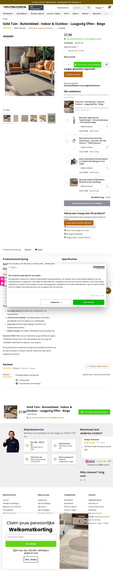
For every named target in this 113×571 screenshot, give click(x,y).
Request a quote (73, 74)
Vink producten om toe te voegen (87, 203)
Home (5, 19)
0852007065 (97, 513)
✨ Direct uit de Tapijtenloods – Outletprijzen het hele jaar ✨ (56, 2)
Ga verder (31, 543)
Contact (6, 500)
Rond (66, 13)
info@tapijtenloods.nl (102, 516)
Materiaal (97, 13)
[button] (108, 291)
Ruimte (108, 13)
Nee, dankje (31, 559)
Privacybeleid (8, 510)
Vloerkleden (7, 13)
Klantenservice (63, 8)
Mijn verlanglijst (44, 510)
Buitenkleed (21, 13)
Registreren (42, 500)
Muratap (22, 28)
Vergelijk (62, 28)
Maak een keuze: (71, 47)
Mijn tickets (42, 506)
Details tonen (95, 295)
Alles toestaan (88, 302)
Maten (75, 13)
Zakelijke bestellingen (11, 503)
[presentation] (5, 72)
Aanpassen (55, 302)
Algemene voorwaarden (12, 506)
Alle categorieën (35, 7)
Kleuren (85, 13)
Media (39, 249)
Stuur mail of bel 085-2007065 (79, 223)
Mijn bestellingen (44, 503)
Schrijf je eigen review (98, 366)
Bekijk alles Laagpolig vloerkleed (41, 28)
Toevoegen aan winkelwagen (89, 65)
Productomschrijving (12, 249)
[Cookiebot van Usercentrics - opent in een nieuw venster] (95, 267)
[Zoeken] (89, 7)
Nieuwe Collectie (37, 13)
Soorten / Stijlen (53, 13)
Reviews (28, 249)
